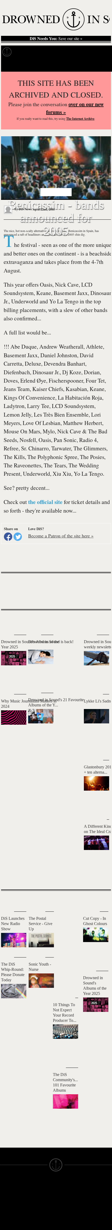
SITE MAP (7, 1198)
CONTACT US (38, 1184)
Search (101, 65)
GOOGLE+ (35, 1205)
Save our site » (56, 38)
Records (23, 52)
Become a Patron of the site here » (61, 535)
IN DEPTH (7, 1208)
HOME (4, 1194)
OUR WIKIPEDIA (68, 1203)
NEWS (4, 1203)
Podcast (99, 52)
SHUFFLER (36, 1219)
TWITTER (35, 1214)
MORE (99, 876)
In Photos (64, 52)
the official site (45, 502)
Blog (82, 52)
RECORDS (7, 1217)
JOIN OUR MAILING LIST (38, 1191)
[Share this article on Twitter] (18, 536)
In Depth (43, 52)
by (23, 209)
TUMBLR (34, 1224)
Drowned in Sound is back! (50, 641)
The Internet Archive (80, 118)
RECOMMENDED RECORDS (12, 1224)
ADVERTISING (66, 1198)
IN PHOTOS (8, 1212)
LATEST (7, 621)
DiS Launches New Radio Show (12, 923)
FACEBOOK (36, 1210)
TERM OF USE (66, 1189)
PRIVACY (63, 1194)
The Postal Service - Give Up (40, 923)
